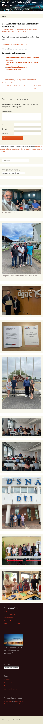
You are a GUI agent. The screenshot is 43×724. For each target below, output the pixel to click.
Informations (6, 32)
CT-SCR (15, 32)
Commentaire (7, 111)
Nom (4, 125)
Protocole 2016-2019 (13, 69)
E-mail (5, 129)
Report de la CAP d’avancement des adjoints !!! (13, 704)
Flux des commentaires (11, 686)
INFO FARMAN (22, 32)
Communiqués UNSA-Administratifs (26, 29)
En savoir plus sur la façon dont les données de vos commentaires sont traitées (21, 149)
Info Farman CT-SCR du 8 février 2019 (14, 44)
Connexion (7, 680)
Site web (5, 133)
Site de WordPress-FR (10, 689)
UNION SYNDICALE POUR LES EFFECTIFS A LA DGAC (23, 87)
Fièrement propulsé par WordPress (12, 720)
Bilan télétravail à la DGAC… (16, 67)
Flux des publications (10, 683)
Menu (4, 16)
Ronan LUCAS (8, 702)
